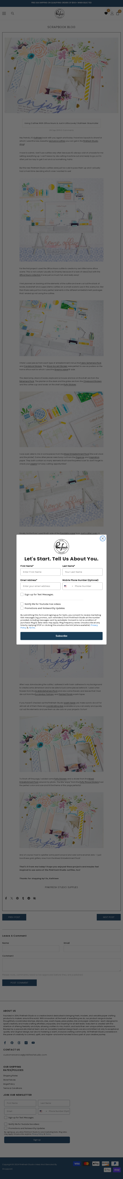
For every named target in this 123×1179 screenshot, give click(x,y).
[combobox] (68, 586)
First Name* (27, 565)
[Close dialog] (102, 538)
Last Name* (68, 565)
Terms (32, 627)
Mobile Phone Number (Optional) (80, 580)
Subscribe (61, 636)
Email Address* (28, 580)
